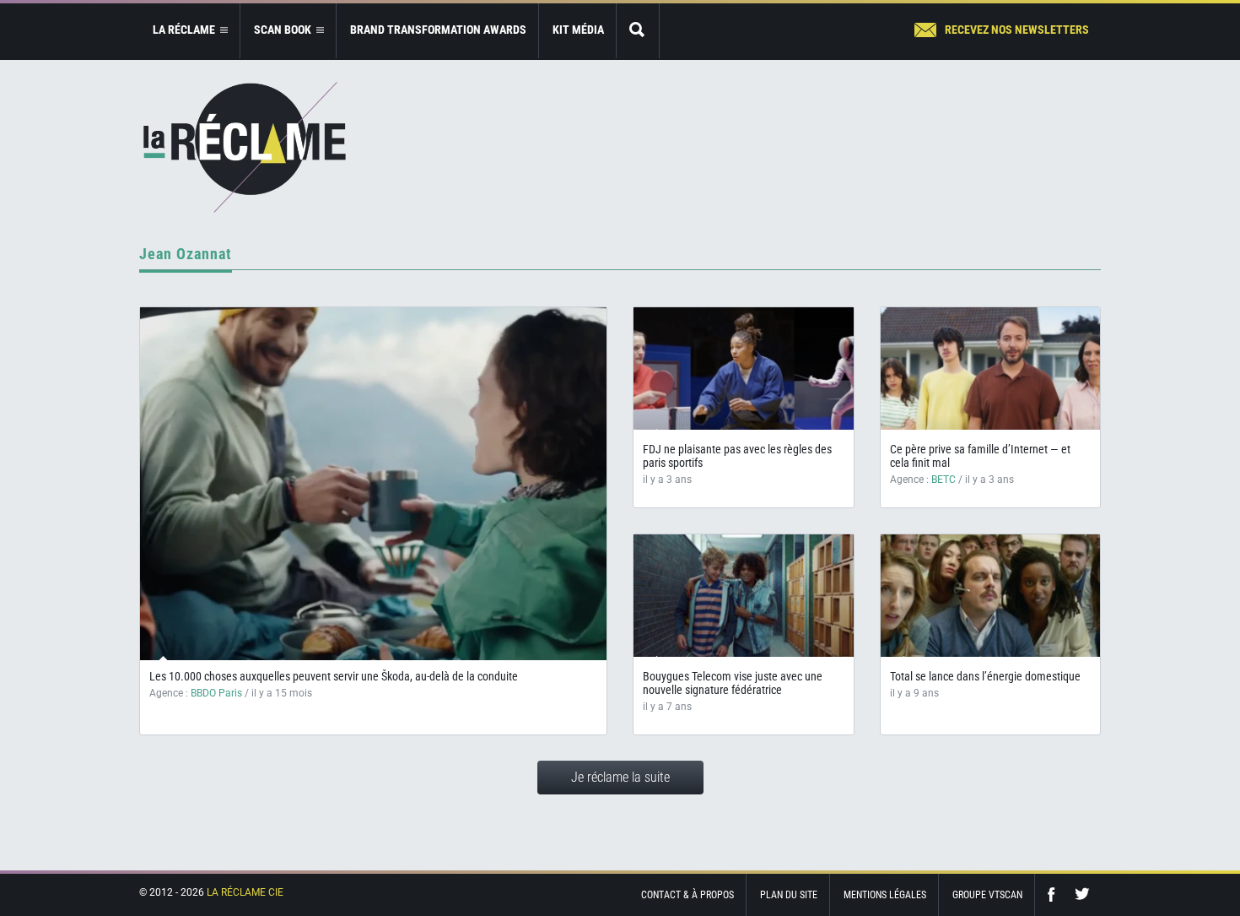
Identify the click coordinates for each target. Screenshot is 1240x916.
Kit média (578, 29)
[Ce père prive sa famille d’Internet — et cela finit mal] (991, 368)
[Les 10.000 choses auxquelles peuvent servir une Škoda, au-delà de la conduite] (373, 483)
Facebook (1055, 894)
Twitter (1082, 894)
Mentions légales (885, 895)
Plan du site (788, 895)
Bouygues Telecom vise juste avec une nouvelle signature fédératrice (732, 682)
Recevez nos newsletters (1017, 29)
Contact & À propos (687, 895)
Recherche (638, 30)
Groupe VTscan (987, 895)
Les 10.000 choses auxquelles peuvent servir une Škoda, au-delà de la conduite (333, 676)
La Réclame (244, 147)
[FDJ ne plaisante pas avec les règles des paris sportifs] (743, 368)
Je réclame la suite (620, 777)
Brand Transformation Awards (438, 29)
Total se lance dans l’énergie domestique (985, 676)
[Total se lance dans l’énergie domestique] (991, 595)
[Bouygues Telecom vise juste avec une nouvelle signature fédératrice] (743, 595)
